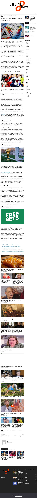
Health (27, 69)
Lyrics (27, 76)
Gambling (4, 15)
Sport (27, 86)
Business (27, 49)
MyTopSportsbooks (10, 65)
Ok (15, 496)
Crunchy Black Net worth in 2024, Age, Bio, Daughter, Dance (18, 436)
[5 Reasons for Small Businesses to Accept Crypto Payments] (27, 23)
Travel (27, 92)
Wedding (27, 95)
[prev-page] (1, 461)
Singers (27, 85)
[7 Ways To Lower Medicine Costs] (27, 32)
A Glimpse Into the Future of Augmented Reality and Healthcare (33, 27)
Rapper (27, 82)
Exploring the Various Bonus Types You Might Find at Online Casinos (20, 457)
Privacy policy (20, 496)
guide (14, 430)
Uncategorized (28, 93)
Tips (26, 90)
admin (8, 441)
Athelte (27, 43)
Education (27, 59)
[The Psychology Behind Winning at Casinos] (12, 453)
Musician (27, 79)
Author (27, 45)
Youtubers (27, 96)
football (4, 430)
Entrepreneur (28, 62)
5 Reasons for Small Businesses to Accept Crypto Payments (33, 23)
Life (26, 73)
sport (20, 430)
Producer (27, 80)
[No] (35, 495)
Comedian (27, 55)
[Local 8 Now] (18, 6)
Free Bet (8, 430)
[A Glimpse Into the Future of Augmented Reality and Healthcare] (27, 27)
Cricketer (27, 56)
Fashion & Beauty (29, 63)
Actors (27, 42)
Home (1, 15)
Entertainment (28, 60)
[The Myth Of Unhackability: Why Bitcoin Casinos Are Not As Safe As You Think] (4, 453)
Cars (26, 52)
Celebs (27, 53)
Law (26, 72)
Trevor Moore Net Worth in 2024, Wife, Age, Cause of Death (6, 436)
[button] (35, 13)
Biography (27, 46)
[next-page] (2, 461)
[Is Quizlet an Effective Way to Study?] (15, 483)
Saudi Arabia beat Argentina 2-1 (14, 98)
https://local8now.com (10, 442)
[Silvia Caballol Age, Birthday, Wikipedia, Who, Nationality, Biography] (15, 472)
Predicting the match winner (5, 172)
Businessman (28, 50)
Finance (27, 65)
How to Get (17, 430)
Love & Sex (27, 75)
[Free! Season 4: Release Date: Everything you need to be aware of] (15, 478)
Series (27, 83)
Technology (28, 89)
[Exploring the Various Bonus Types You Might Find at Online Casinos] (20, 453)
